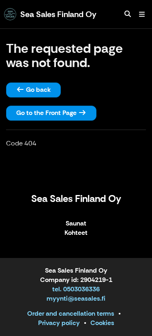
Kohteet (76, 233)
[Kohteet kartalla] (128, 14)
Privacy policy (59, 323)
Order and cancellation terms (70, 313)
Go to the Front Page (47, 112)
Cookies (102, 323)
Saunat (76, 224)
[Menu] (142, 14)
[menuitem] (128, 14)
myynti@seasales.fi (76, 298)
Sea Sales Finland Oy (76, 198)
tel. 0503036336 (76, 289)
